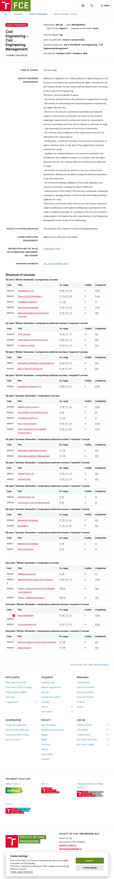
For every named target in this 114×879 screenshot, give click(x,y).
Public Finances (24, 647)
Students (18, 14)
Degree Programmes (38, 14)
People (44, 734)
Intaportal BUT (88, 734)
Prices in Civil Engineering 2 (30, 296)
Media (44, 739)
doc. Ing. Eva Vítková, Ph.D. (56, 263)
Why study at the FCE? (16, 682)
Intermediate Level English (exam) (33, 412)
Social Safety (47, 754)
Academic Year (48, 682)
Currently (45, 744)
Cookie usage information (21, 872)
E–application (16, 702)
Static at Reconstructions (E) (29, 368)
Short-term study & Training (19, 687)
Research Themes (85, 697)
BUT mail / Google (89, 744)
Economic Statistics (26, 345)
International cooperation (17, 729)
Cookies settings (90, 867)
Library (48, 706)
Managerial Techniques (28, 520)
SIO (86, 664)
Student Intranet (88, 725)
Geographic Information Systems (32, 450)
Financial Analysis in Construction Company (37, 642)
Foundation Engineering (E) (29, 386)
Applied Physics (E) (26, 473)
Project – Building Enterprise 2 (31, 597)
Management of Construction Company (35, 579)
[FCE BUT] (15, 5)
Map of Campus (48, 725)
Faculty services (13, 739)
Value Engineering (26, 615)
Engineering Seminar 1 (28, 301)
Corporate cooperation (16, 725)
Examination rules (52, 248)
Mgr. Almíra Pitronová (98, 664)
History (44, 749)
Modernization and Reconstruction (33, 339)
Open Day (10, 697)
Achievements (83, 682)
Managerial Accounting (28, 307)
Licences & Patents (86, 687)
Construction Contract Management (34, 502)
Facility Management (27, 624)
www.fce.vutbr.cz (67, 845)
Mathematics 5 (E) (26, 290)
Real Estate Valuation (27, 423)
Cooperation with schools (17, 734)
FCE (5, 14)
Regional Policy (24, 479)
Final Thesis (50, 711)
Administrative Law (26, 497)
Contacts (45, 702)
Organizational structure (52, 729)
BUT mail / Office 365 (91, 739)
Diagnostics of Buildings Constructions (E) (35, 363)
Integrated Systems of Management (34, 456)
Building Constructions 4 (28, 406)
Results (80, 706)
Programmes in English (16, 692)
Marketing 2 (23, 525)
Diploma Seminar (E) (27, 574)
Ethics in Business (25, 549)
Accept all (90, 861)
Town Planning (24, 334)
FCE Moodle (86, 730)
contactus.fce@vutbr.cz (70, 849)
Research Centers (85, 692)
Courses (45, 692)
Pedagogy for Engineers (28, 543)
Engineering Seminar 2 (28, 418)
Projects (80, 702)
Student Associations (51, 697)
